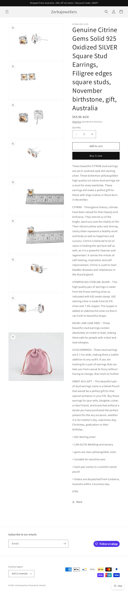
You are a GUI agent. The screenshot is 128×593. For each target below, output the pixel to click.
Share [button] (79, 501)
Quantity (76, 127)
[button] (7, 11)
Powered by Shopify (37, 585)
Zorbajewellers (21, 585)
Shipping (76, 121)
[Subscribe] (64, 544)
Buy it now (96, 155)
